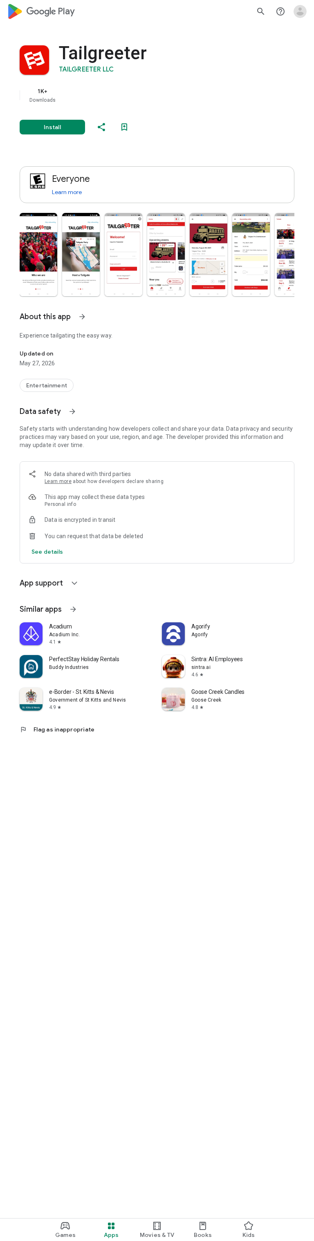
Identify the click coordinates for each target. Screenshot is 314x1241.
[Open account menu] (300, 11)
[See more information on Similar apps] (73, 609)
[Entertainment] (47, 385)
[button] (38, 254)
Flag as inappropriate (57, 729)
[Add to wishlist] (124, 127)
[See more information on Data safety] (72, 411)
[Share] (101, 127)
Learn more (67, 192)
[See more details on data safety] (47, 551)
